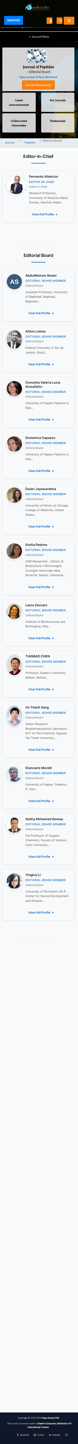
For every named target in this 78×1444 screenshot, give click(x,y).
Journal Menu (39, 36)
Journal (10, 142)
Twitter (40, 1435)
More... (38, 1402)
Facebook (24, 1435)
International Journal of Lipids (29, 1288)
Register (13, 20)
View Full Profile (43, 214)
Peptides (30, 142)
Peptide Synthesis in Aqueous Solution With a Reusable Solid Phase (36, 1185)
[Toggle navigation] (69, 21)
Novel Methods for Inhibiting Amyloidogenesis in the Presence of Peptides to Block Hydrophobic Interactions (34, 1148)
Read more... (38, 1042)
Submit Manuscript (38, 85)
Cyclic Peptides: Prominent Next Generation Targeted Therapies (31, 1073)
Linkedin (56, 1435)
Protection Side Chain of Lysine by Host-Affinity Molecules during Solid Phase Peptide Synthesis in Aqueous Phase (37, 1108)
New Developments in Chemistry (31, 1230)
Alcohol (14, 1319)
